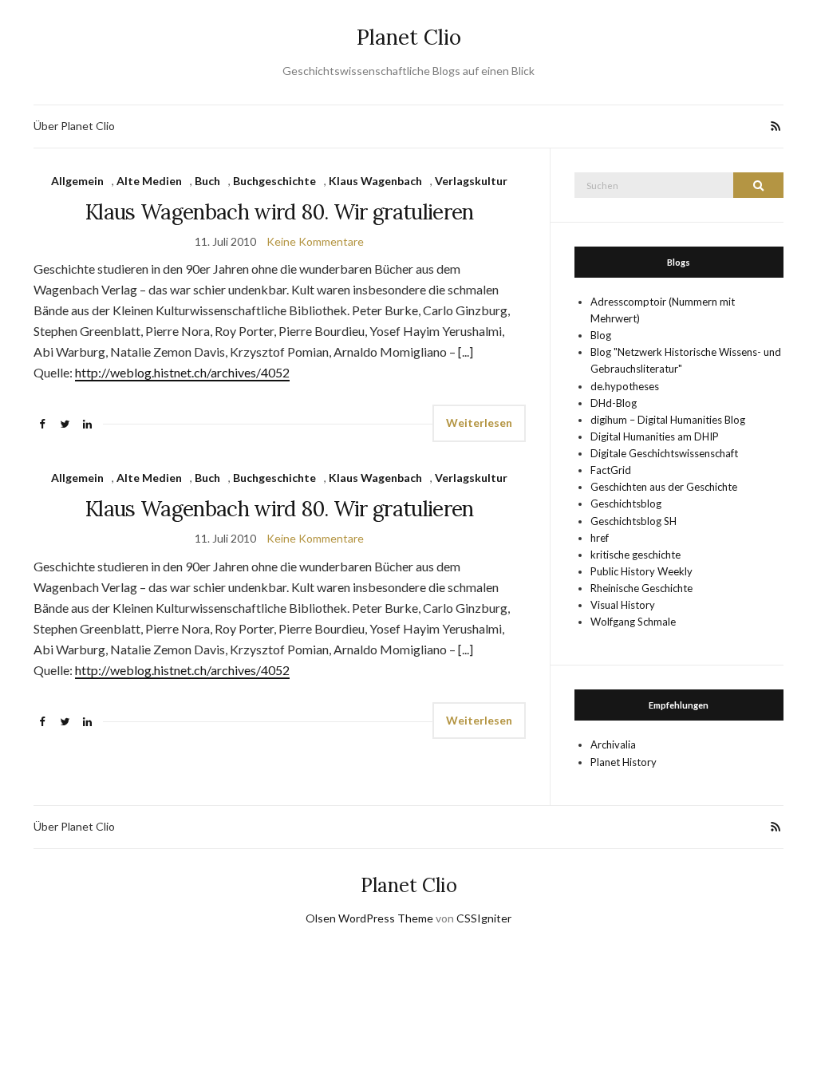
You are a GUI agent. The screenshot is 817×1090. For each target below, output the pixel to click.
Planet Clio (409, 37)
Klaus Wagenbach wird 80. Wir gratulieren (279, 212)
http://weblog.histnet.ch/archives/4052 (182, 372)
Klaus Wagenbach (375, 181)
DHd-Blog (613, 403)
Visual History (622, 604)
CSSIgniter (483, 918)
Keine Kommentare (315, 241)
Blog (600, 335)
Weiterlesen (479, 422)
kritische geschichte (635, 554)
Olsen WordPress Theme (369, 918)
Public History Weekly (641, 571)
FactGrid (610, 470)
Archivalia (613, 744)
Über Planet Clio (74, 125)
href (599, 537)
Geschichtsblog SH (633, 521)
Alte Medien (149, 181)
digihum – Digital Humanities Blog (667, 419)
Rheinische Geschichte (641, 588)
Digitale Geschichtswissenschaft (664, 453)
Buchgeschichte (274, 181)
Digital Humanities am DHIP (654, 436)
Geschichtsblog (625, 503)
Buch (207, 181)
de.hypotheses (624, 386)
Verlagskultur (471, 181)
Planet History (623, 762)
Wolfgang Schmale (633, 621)
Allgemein (77, 181)
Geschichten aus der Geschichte (663, 486)
